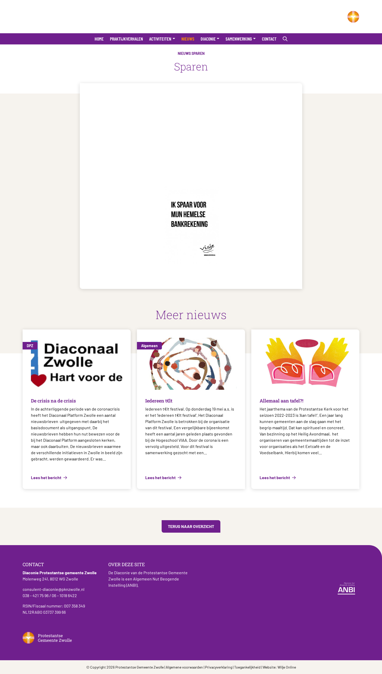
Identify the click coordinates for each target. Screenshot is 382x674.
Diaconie (208, 39)
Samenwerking (239, 39)
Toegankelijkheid (247, 667)
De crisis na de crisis (53, 401)
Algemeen (149, 345)
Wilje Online (287, 667)
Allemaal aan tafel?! (281, 401)
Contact (269, 39)
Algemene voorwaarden (184, 667)
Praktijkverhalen (126, 39)
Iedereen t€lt (158, 401)
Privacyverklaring (218, 667)
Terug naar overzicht (191, 526)
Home (99, 39)
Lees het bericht (46, 477)
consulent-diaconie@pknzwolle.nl (53, 589)
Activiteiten (160, 39)
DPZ (30, 345)
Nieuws (187, 39)
